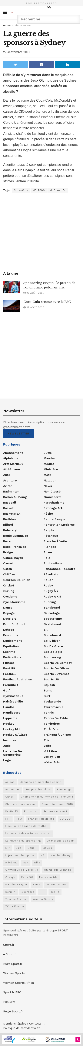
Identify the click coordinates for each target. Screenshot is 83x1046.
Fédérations (12, 657)
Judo (7, 745)
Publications (53, 563)
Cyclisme (10, 596)
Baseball (9, 502)
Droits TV (11, 811)
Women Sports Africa (18, 982)
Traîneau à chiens (57, 734)
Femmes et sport (55, 811)
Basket (8, 508)
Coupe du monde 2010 (57, 804)
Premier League (16, 884)
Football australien (17, 679)
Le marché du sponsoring (23, 840)
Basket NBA (11, 513)
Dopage (9, 613)
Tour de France (16, 899)
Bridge (8, 552)
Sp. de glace (53, 646)
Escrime (9, 651)
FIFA (19, 818)
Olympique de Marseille (21, 870)
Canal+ (10, 796)
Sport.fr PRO (12, 992)
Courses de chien (16, 580)
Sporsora (27, 892)
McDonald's (58, 190)
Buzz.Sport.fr (12, 963)
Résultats (51, 574)
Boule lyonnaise (15, 535)
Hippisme (10, 718)
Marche (49, 458)
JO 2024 (66, 818)
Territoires (52, 723)
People (49, 530)
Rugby (48, 585)
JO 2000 (39, 190)
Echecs (8, 629)
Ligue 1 (32, 848)
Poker (48, 552)
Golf (6, 690)
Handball (10, 707)
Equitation (11, 646)
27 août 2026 (35, 292)
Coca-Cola (21, 190)
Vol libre (50, 751)
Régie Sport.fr (13, 1011)
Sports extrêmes (56, 674)
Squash (49, 685)
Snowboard (52, 635)
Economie (10, 635)
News (48, 486)
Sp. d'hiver (52, 640)
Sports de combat (58, 662)
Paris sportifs (48, 877)
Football (9, 674)
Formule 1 (10, 685)
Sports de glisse (56, 668)
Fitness (8, 662)
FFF (7, 818)
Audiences (12, 789)
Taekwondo (52, 701)
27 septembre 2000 (16, 52)
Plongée (50, 546)
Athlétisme (11, 469)
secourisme (53, 618)
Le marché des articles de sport (28, 833)
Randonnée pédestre (59, 569)
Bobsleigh (10, 530)
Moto (47, 475)
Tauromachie (53, 707)
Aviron (8, 486)
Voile (47, 745)
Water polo (52, 762)
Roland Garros (56, 884)
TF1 (42, 892)
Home (7, 25)
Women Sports (43, 899)
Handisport (11, 712)
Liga (18, 848)
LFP (7, 848)
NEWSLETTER (18, 433)
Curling (8, 591)
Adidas (9, 782)
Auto (6, 475)
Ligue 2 (48, 848)
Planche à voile (55, 541)
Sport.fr (8, 944)
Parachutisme (54, 502)
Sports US (51, 679)
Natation (50, 480)
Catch (7, 569)
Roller (48, 580)
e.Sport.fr (10, 954)
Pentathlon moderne (59, 524)
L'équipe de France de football (26, 826)
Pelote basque (55, 519)
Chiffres (9, 574)
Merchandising (60, 855)
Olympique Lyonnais (58, 870)
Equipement (12, 640)
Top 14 (55, 892)
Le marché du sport (60, 840)
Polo (47, 557)
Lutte (48, 452)
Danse (8, 607)
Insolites (9, 740)
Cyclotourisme (14, 602)
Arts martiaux (13, 464)
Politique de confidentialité (21, 1028)
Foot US (9, 668)
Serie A (10, 892)
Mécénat (11, 862)
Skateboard (52, 624)
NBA (25, 862)
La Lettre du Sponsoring (12, 752)
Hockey (8, 723)
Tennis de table (56, 718)
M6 (42, 855)
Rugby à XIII (52, 596)
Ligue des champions (20, 855)
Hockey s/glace (15, 734)
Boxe (7, 541)
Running (50, 602)
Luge (7, 760)
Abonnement (22, 25)
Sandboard (52, 607)
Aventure (10, 480)
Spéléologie (53, 651)
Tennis (49, 712)
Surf (47, 696)
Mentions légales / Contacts (22, 1023)
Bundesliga (64, 789)
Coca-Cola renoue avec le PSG (47, 302)
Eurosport (31, 811)
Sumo (48, 690)
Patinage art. (53, 508)
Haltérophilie (13, 701)
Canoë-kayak (13, 557)
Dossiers (9, 618)
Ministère (51, 469)
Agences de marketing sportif (41, 782)
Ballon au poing (15, 497)
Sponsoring (52, 657)
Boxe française (14, 546)
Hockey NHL (12, 729)
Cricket (8, 585)
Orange (10, 877)
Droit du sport (14, 624)
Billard (8, 524)
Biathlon (9, 519)
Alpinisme (10, 458)
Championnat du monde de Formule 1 (47, 796)
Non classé (52, 491)
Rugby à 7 (51, 591)
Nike (37, 862)
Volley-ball (52, 756)
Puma (36, 884)
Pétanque (51, 535)
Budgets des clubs (38, 789)
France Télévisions (41, 818)
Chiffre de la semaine (20, 804)
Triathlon (50, 740)
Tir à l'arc (51, 729)
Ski (46, 629)
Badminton (11, 491)
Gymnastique (13, 696)
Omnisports (53, 497)
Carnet (8, 563)
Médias (49, 464)
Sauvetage (52, 613)
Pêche (48, 513)
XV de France (14, 906)
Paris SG (27, 877)
